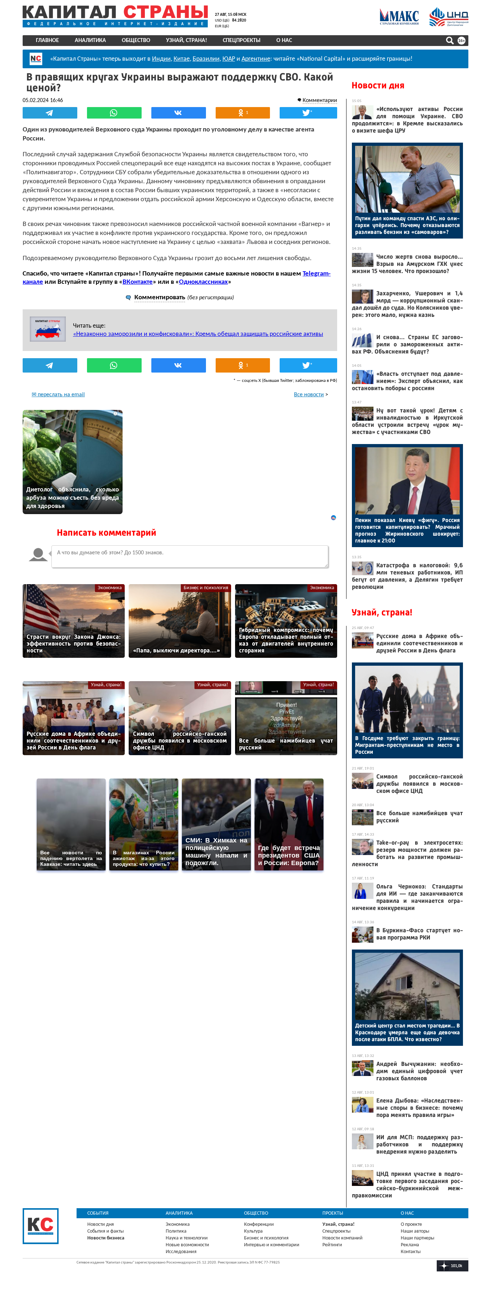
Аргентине (256, 59)
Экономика (110, 588)
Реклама (410, 1245)
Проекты (332, 1213)
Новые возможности (187, 1245)
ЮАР (228, 59)
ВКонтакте (138, 282)
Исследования (181, 1252)
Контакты (411, 1252)
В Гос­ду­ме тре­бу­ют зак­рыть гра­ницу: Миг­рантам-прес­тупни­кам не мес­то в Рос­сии (407, 745)
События (98, 1213)
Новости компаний (342, 1238)
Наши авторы (415, 1231)
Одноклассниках (203, 282)
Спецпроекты (242, 40)
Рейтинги (332, 1245)
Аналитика (90, 40)
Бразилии (206, 59)
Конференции (259, 1224)
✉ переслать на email (58, 395)
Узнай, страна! (186, 40)
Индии (161, 59)
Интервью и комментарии (271, 1245)
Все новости (309, 395)
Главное (47, 40)
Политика (176, 1231)
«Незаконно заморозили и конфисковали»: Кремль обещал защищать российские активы (198, 334)
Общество (136, 40)
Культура (253, 1231)
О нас (284, 40)
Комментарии (320, 100)
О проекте (411, 1224)
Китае (182, 59)
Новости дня (378, 85)
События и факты (105, 1231)
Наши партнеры (417, 1238)
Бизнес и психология (206, 588)
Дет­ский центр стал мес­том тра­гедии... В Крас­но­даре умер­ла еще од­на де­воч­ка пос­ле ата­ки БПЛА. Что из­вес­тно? (407, 1032)
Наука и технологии (187, 1238)
